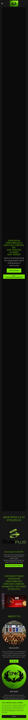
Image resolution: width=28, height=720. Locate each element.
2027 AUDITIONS (14, 270)
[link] (14, 4)
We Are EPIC (14, 661)
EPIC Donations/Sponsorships (14, 276)
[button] (3, 3)
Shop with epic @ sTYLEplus (14, 565)
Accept (14, 716)
